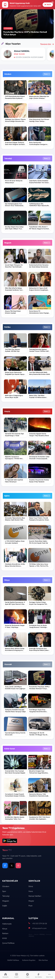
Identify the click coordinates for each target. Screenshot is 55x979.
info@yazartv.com (39, 928)
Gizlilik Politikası (13, 960)
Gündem (5, 886)
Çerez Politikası (8, 943)
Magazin (5, 901)
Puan (30, 905)
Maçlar (31, 901)
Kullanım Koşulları (28, 960)
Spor (4, 891)
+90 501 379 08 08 (39, 923)
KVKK (4, 938)
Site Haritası (43, 960)
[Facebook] (5, 865)
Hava (31, 891)
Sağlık (4, 905)
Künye (4, 928)
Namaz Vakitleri (35, 896)
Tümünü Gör (45, 44)
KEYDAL (42, 934)
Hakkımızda (7, 924)
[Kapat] (52, 2)
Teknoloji (5, 896)
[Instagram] (18, 865)
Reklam (5, 933)
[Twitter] (11, 865)
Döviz (31, 886)
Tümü (46, 74)
